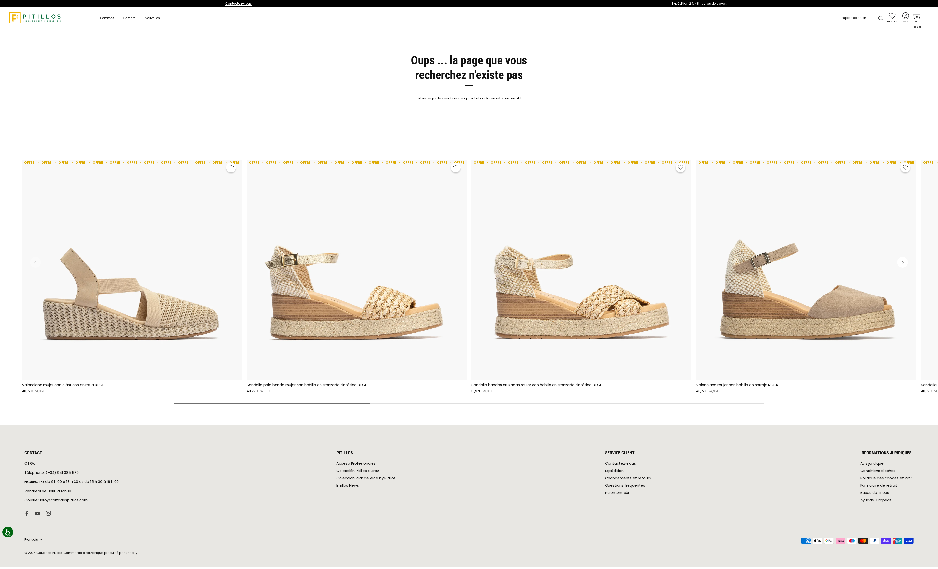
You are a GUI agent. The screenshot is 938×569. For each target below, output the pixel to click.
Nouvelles (152, 18)
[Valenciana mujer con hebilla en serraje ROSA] (806, 270)
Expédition (614, 470)
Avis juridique (872, 463)
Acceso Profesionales (356, 463)
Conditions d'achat (877, 470)
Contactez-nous (238, 3)
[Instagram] (48, 512)
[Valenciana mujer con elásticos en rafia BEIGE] (132, 270)
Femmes (107, 18)
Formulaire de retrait (878, 485)
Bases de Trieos (874, 492)
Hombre (129, 18)
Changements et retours (628, 478)
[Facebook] (26, 512)
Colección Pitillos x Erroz (357, 470)
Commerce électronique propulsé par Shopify (100, 553)
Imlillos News (347, 485)
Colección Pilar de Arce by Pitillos (366, 478)
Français (31, 540)
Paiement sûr (617, 492)
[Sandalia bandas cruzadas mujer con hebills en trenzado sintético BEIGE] (581, 270)
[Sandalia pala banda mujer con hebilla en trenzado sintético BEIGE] (357, 270)
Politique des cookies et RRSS (887, 478)
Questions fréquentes (625, 485)
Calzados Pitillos (49, 553)
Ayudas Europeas (876, 500)
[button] (917, 16)
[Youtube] (37, 512)
